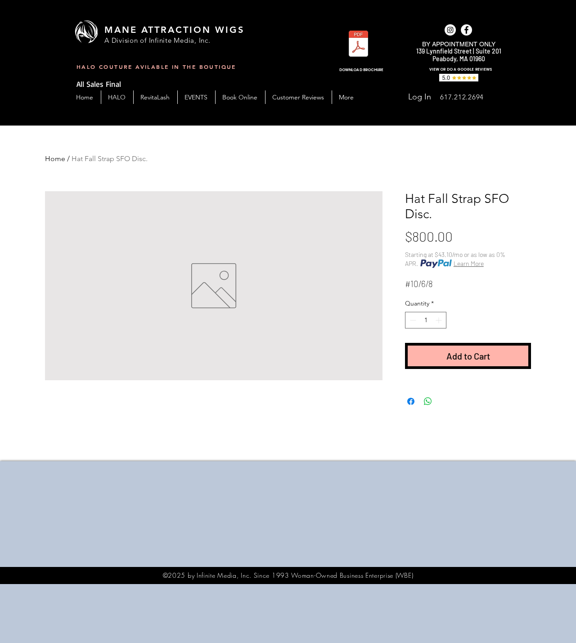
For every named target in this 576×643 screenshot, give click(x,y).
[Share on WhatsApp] (428, 401)
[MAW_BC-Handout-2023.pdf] (358, 45)
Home (55, 158)
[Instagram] (450, 30)
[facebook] (466, 30)
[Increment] (439, 320)
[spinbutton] (426, 320)
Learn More (469, 263)
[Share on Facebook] (410, 401)
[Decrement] (412, 320)
